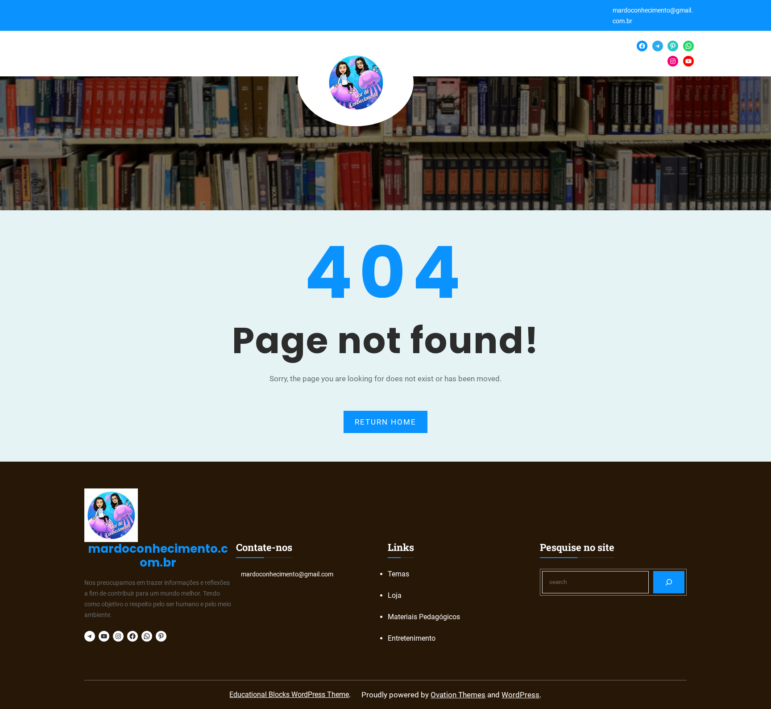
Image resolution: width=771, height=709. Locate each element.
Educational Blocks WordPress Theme (289, 694)
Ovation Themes (458, 694)
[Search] (669, 582)
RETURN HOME (385, 421)
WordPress (520, 694)
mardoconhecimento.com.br (158, 556)
